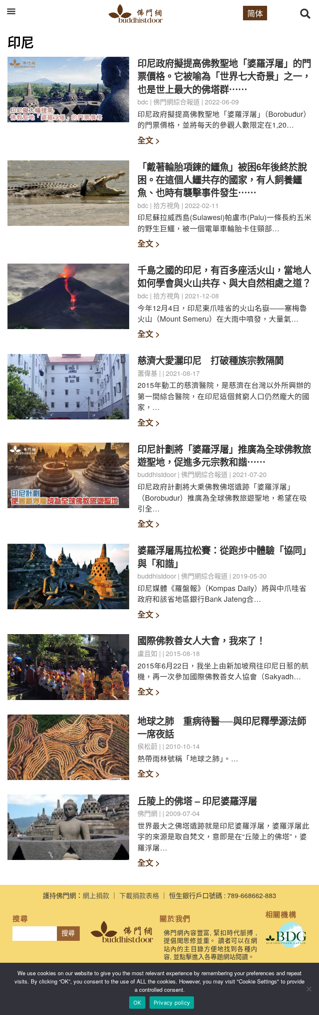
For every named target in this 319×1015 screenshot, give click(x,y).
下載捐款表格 (139, 895)
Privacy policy (172, 1002)
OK (137, 1002)
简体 (255, 13)
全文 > (148, 140)
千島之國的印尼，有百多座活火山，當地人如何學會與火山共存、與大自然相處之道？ (224, 276)
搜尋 (68, 933)
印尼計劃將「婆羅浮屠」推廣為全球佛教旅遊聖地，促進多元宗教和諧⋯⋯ (224, 455)
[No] (308, 989)
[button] (11, 11)
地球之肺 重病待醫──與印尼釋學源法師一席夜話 (221, 727)
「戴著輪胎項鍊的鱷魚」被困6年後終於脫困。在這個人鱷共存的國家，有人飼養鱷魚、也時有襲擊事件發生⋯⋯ (222, 179)
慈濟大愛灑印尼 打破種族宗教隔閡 (210, 360)
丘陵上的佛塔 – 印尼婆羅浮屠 (197, 800)
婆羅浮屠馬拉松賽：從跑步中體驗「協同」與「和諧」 (224, 556)
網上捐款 (96, 895)
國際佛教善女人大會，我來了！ (201, 640)
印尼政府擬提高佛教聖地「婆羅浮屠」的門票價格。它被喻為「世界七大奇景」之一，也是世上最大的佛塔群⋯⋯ (224, 76)
